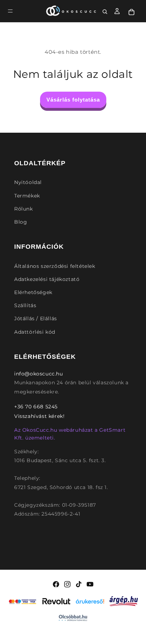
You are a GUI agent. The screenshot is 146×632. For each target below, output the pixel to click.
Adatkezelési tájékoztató (46, 279)
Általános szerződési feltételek (54, 266)
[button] (10, 11)
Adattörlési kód (34, 332)
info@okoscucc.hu (38, 373)
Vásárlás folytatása (73, 100)
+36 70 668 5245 (36, 406)
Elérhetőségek (33, 292)
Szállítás (25, 305)
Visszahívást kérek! (39, 416)
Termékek (27, 196)
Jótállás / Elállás (35, 318)
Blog (20, 222)
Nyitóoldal (28, 182)
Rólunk (23, 209)
